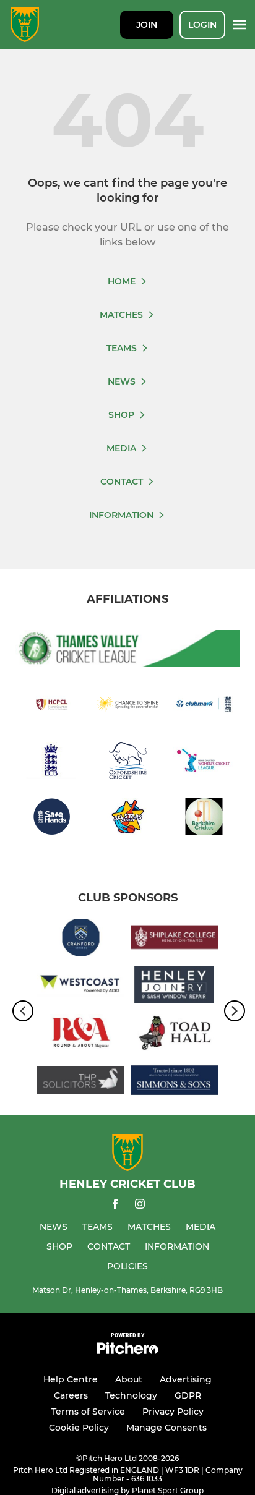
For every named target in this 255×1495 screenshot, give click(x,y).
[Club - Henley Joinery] (174, 987)
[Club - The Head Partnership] (80, 1082)
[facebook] (115, 1206)
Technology (131, 1395)
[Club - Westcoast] (80, 987)
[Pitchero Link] (127, 1351)
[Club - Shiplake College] (174, 939)
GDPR (188, 1395)
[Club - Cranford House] (80, 939)
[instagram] (140, 1206)
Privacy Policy (173, 1411)
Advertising (186, 1379)
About (128, 1379)
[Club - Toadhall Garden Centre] (174, 1034)
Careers (71, 1395)
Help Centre (70, 1379)
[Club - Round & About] (80, 1034)
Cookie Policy (79, 1427)
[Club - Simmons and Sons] (174, 1082)
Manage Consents (166, 1427)
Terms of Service (88, 1411)
